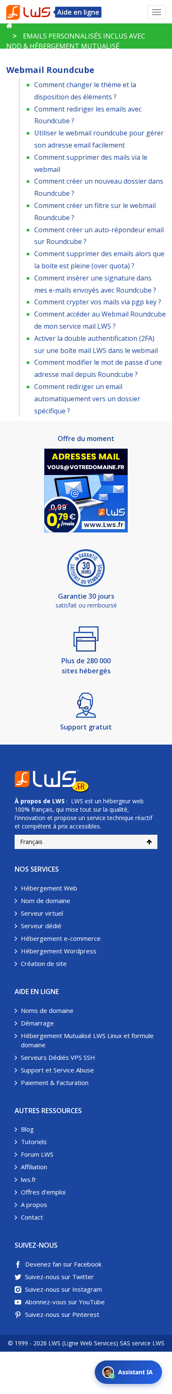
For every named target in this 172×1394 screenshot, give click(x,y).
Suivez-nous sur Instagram (63, 1289)
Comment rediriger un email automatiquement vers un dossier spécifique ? (87, 398)
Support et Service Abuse (57, 1070)
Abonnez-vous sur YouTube (65, 1302)
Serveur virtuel (42, 913)
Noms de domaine (47, 1010)
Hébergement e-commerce (61, 938)
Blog (27, 1129)
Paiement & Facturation (55, 1082)
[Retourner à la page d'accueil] (9, 25)
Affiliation (34, 1167)
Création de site (44, 963)
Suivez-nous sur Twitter (59, 1276)
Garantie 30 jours (86, 596)
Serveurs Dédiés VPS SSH (58, 1057)
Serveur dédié (41, 926)
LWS (58, 801)
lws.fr (28, 1179)
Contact (32, 1217)
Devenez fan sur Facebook (63, 1264)
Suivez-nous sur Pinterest (62, 1314)
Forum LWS (37, 1154)
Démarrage (37, 1023)
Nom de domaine (45, 900)
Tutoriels (34, 1141)
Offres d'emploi (43, 1192)
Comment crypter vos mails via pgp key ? (97, 301)
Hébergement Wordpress (58, 951)
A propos (34, 1204)
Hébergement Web (49, 888)
